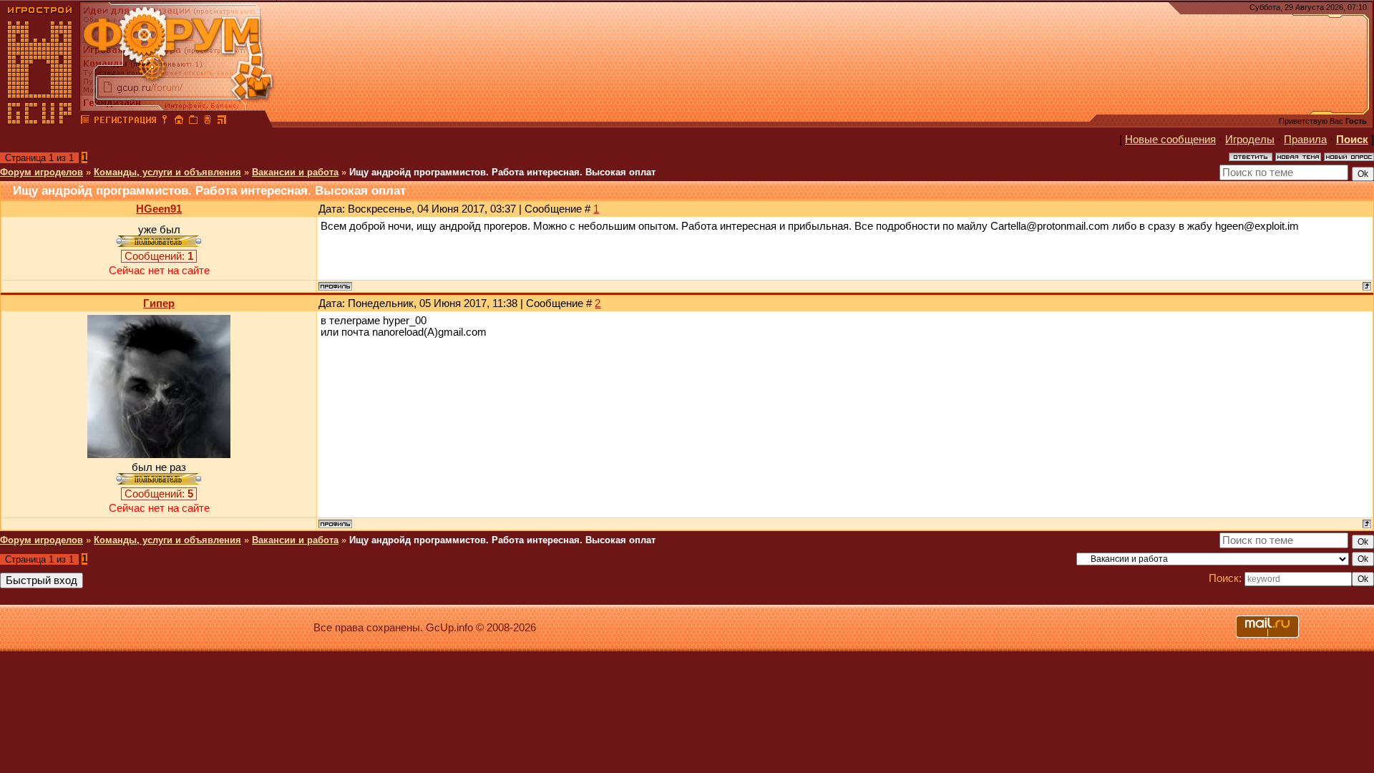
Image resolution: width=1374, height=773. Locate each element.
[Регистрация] (124, 121)
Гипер (159, 303)
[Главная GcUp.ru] (40, 121)
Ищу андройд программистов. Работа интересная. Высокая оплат (502, 172)
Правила (1305, 139)
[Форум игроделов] (85, 121)
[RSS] (222, 121)
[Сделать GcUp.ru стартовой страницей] (179, 121)
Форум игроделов (41, 172)
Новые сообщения (1170, 139)
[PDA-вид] (207, 121)
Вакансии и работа (295, 172)
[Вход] (164, 121)
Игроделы (1250, 139)
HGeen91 (159, 209)
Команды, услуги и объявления (167, 172)
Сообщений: (159, 256)
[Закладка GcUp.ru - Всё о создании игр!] (193, 121)
